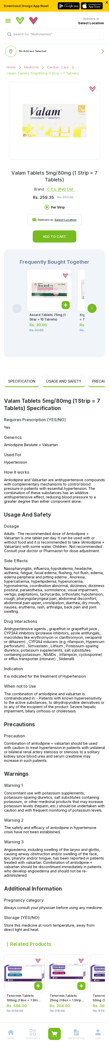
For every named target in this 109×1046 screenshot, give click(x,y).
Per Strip (58, 207)
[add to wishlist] (92, 89)
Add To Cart (54, 236)
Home (11, 67)
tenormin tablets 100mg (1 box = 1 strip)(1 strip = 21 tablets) (24, 1000)
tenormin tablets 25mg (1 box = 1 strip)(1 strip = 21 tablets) (67, 1000)
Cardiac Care (58, 67)
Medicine (31, 67)
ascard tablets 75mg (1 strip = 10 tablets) (47, 317)
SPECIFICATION (21, 381)
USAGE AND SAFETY (63, 381)
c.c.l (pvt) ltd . (61, 189)
